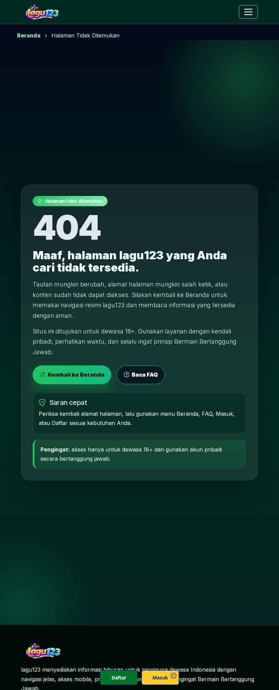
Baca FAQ (144, 374)
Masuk (160, 677)
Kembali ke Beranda (75, 374)
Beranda (28, 35)
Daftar (119, 677)
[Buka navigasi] (248, 12)
